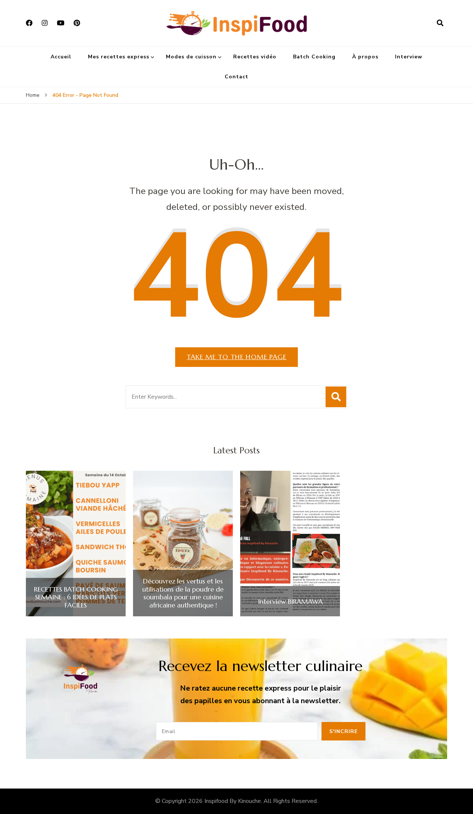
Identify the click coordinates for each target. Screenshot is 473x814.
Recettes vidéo (254, 56)
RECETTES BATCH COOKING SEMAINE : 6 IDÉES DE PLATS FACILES (76, 597)
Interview (408, 56)
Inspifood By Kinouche (232, 801)
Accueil (61, 56)
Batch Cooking (314, 56)
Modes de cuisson (191, 56)
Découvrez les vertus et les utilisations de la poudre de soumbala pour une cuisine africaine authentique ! (183, 593)
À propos (365, 56)
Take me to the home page (236, 356)
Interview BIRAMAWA (290, 601)
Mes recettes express (118, 56)
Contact (236, 76)
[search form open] (440, 23)
